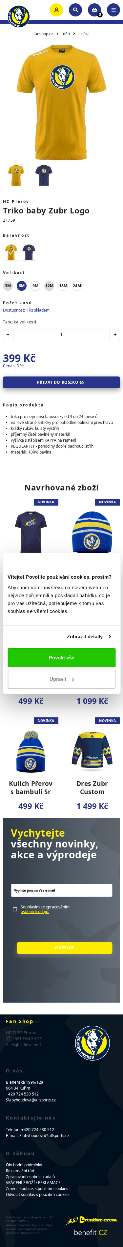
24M (77, 286)
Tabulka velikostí (19, 322)
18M (63, 286)
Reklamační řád (20, 1171)
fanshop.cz (43, 34)
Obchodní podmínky (24, 1165)
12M (49, 286)
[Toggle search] (75, 9)
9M (35, 286)
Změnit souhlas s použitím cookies (37, 1188)
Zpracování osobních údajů (30, 1176)
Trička (84, 34)
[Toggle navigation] (113, 9)
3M (8, 286)
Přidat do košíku (58, 382)
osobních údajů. (35, 911)
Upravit (58, 679)
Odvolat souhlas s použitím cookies (38, 1194)
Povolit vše (61, 657)
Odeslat (64, 948)
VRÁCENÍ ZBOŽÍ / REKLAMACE (33, 1182)
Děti (66, 34)
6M (22, 286)
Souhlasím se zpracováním (45, 909)
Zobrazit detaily (85, 636)
